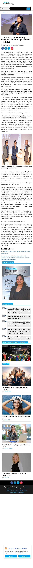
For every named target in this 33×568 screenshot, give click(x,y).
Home (4, 12)
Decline (24, 556)
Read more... (23, 553)
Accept (11, 556)
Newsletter (13, 492)
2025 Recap (20, 492)
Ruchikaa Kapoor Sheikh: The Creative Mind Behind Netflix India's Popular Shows (19, 331)
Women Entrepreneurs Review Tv (15, 342)
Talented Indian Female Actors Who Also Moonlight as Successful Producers (19, 311)
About (25, 490)
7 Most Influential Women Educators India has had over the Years (19, 339)
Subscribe (20, 490)
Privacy (14, 490)
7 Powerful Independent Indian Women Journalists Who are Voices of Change (19, 324)
